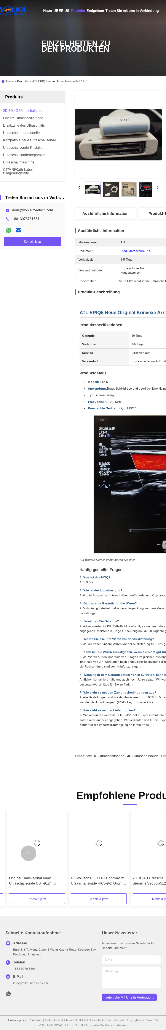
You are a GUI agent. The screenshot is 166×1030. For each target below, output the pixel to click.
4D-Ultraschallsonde (143, 756)
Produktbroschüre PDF (136, 251)
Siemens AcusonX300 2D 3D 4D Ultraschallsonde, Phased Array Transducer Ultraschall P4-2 (96, 881)
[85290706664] (8, 995)
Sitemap (36, 1020)
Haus (47, 11)
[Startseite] (13, 10)
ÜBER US (61, 11)
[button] (28, 853)
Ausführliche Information (105, 213)
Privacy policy (17, 1020)
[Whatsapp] (8, 230)
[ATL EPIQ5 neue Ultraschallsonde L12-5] (118, 134)
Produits (78, 11)
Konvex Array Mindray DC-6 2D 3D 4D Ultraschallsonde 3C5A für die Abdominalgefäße (36, 881)
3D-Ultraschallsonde (108, 756)
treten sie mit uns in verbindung (129, 997)
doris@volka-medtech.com (32, 210)
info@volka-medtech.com (30, 983)
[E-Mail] (18, 230)
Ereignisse (95, 11)
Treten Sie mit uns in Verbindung (132, 11)
